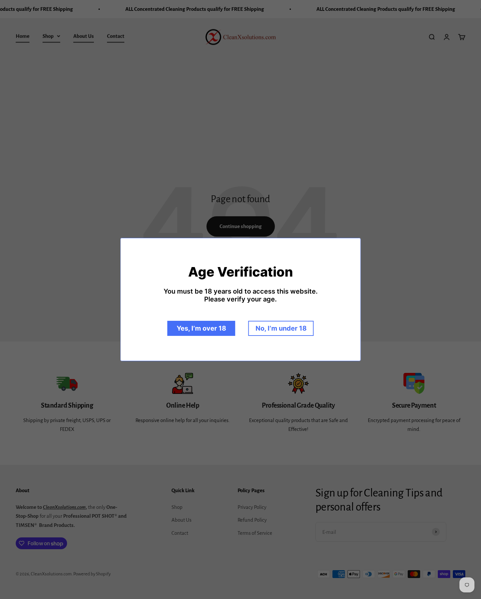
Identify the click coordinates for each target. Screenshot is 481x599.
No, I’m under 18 (281, 328)
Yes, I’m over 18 (201, 328)
